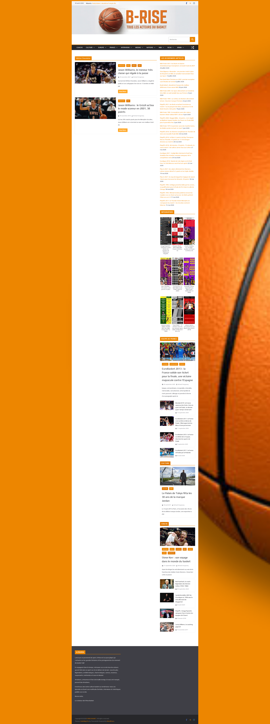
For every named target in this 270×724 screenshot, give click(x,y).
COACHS (80, 47)
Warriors (171, 553)
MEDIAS (138, 47)
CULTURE (89, 47)
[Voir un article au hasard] (192, 47)
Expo (171, 488)
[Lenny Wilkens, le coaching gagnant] (167, 627)
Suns (164, 553)
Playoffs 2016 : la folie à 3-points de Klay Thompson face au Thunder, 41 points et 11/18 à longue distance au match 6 (176, 139)
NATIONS (149, 47)
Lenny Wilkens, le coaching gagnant (184, 626)
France (182, 364)
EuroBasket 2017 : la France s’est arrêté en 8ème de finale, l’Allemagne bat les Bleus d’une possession (184, 422)
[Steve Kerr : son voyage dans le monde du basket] (177, 536)
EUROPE (101, 47)
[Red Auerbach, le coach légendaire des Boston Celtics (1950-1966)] (167, 585)
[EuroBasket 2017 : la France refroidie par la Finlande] (167, 453)
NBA (160, 47)
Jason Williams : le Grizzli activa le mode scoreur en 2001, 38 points (136, 108)
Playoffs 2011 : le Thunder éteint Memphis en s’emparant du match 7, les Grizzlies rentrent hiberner (175, 203)
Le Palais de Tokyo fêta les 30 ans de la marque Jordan (177, 497)
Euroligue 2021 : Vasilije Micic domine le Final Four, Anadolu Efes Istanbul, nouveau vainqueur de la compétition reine (176, 155)
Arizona (165, 549)
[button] (93, 47)
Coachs (178, 549)
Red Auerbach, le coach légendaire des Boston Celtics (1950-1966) (182, 584)
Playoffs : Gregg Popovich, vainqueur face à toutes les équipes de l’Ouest (184, 613)
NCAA (169, 47)
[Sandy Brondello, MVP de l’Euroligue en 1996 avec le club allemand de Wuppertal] (167, 600)
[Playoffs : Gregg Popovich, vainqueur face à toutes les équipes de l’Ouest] (167, 615)
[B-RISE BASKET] (135, 7)
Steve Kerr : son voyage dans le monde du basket (176, 559)
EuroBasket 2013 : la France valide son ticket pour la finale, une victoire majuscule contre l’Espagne (177, 374)
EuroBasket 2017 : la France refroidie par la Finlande (184, 451)
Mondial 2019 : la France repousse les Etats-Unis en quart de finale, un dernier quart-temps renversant (184, 406)
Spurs (190, 549)
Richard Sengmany (138, 77)
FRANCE (112, 47)
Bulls (172, 549)
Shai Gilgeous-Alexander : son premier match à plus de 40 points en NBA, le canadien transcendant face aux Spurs (177, 74)
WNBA (179, 47)
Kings (134, 65)
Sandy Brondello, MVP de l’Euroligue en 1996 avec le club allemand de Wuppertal (184, 598)
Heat (128, 65)
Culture (165, 488)
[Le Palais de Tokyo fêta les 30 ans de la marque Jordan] (177, 476)
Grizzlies (121, 65)
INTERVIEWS (125, 47)
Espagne (165, 364)
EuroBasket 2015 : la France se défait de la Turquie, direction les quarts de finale (184, 438)
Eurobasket (173, 364)
